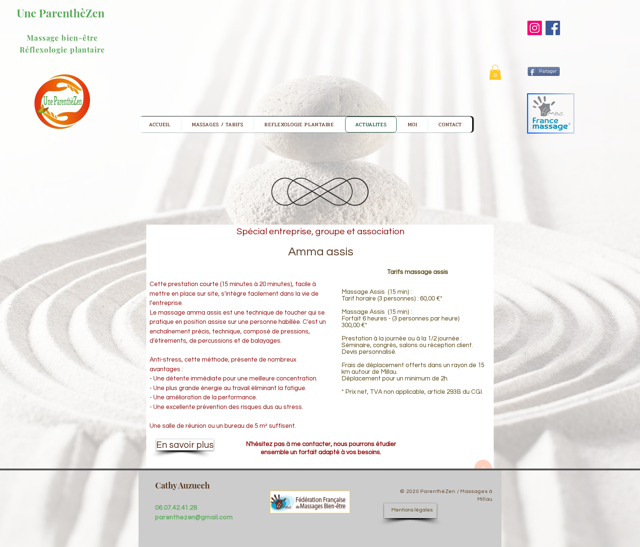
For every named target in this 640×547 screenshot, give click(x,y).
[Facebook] (553, 28)
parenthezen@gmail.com (194, 517)
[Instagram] (534, 28)
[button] (495, 72)
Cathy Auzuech (182, 485)
